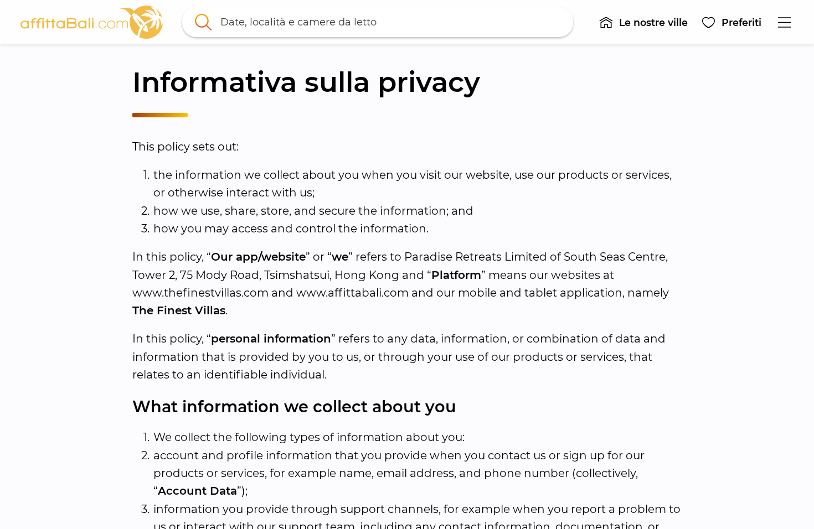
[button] (644, 22)
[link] (91, 22)
